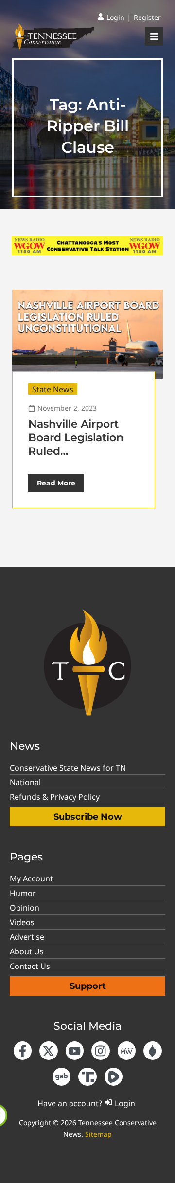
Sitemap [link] (98, 1134)
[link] (110, 17)
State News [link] (52, 389)
